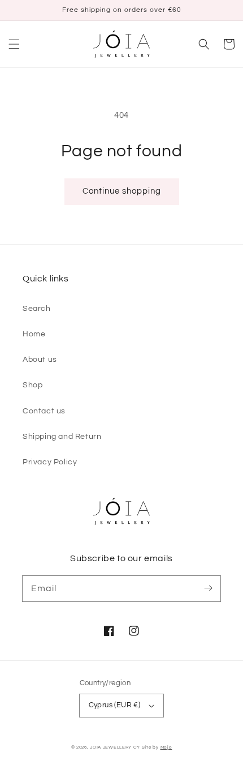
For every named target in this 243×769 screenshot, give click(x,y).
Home (34, 334)
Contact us (44, 411)
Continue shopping (122, 191)
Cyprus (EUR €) (115, 705)
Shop (32, 385)
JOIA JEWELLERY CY (115, 747)
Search (37, 309)
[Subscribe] (208, 588)
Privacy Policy (50, 462)
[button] (14, 44)
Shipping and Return (62, 437)
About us (40, 360)
